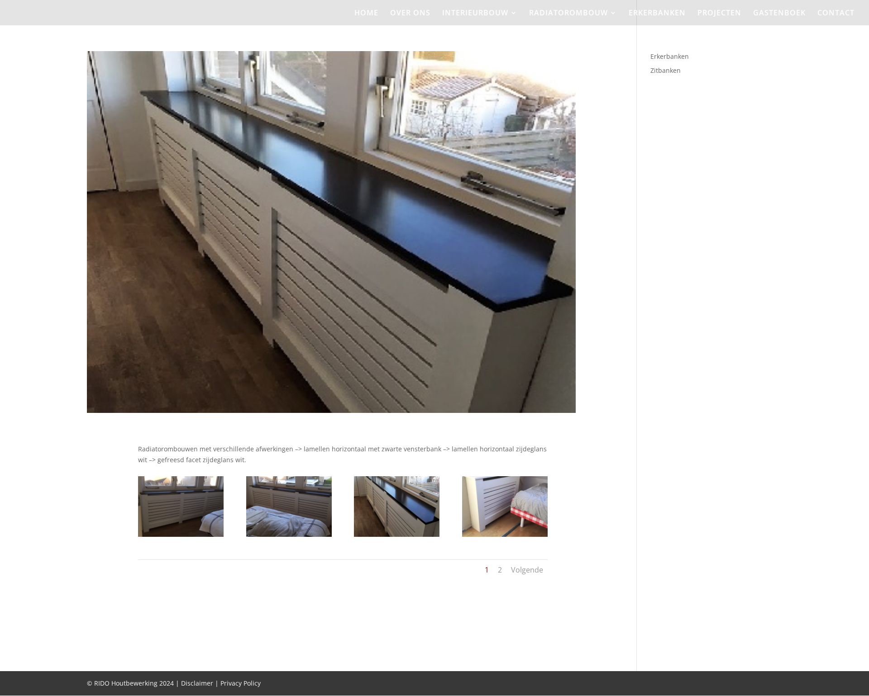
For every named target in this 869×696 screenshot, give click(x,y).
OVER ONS (410, 13)
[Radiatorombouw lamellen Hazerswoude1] (181, 536)
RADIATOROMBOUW (568, 13)
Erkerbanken (669, 56)
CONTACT (836, 13)
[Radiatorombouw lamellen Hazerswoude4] (505, 536)
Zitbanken (665, 70)
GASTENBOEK (779, 13)
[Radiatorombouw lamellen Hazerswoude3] (396, 536)
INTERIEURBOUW (475, 13)
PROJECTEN (719, 13)
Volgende (527, 570)
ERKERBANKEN (657, 13)
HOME (366, 13)
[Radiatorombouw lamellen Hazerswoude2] (289, 536)
